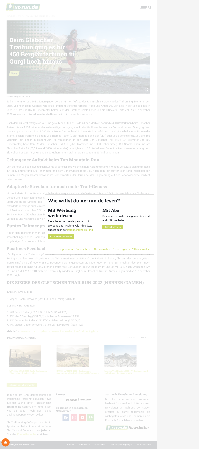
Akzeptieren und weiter (61, 236)
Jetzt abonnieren (113, 227)
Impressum (66, 249)
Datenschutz (83, 249)
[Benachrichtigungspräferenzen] (5, 442)
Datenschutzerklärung (80, 229)
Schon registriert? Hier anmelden (132, 249)
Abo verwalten (102, 249)
